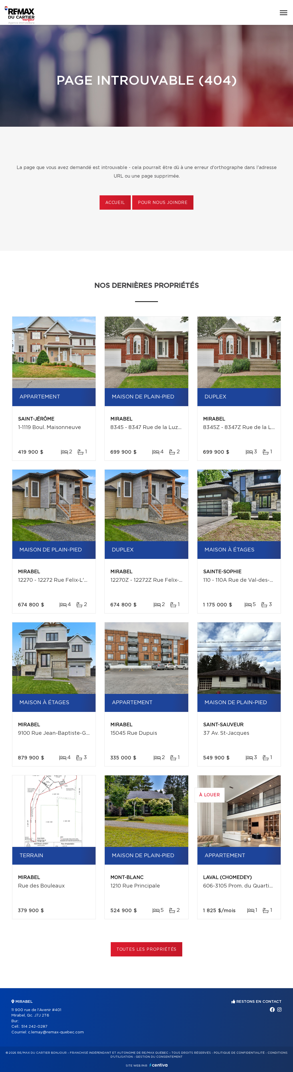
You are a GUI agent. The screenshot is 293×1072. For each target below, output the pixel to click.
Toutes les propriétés (146, 950)
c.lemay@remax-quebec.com (56, 1032)
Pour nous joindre (163, 203)
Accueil (115, 203)
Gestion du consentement (159, 1056)
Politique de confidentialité (239, 1052)
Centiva (158, 1065)
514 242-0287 (34, 1027)
